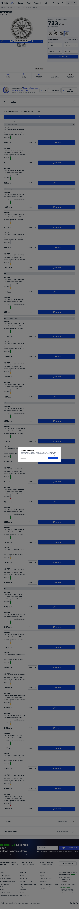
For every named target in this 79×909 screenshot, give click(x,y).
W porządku (53, 458)
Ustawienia (23, 458)
